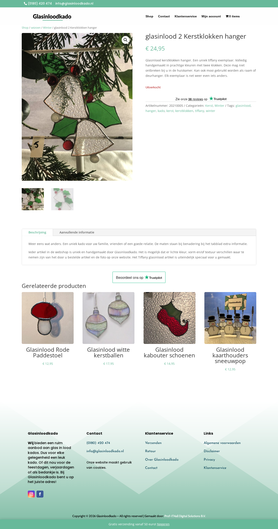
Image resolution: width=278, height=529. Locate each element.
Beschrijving (37, 232)
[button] (125, 40)
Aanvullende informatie (77, 232)
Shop (149, 16)
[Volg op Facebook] (39, 494)
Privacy (209, 460)
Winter (47, 28)
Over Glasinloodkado (162, 460)
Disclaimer (212, 451)
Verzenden (153, 443)
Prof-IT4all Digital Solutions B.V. (185, 516)
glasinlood (243, 106)
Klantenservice (186, 16)
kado (161, 111)
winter (210, 111)
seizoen (36, 28)
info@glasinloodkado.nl (105, 451)
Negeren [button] (163, 524)
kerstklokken (184, 111)
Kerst (209, 106)
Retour (150, 451)
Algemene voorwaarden (222, 443)
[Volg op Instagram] (31, 494)
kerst (170, 111)
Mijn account (211, 16)
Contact (164, 16)
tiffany (199, 111)
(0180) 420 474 (39, 3)
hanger (151, 111)
